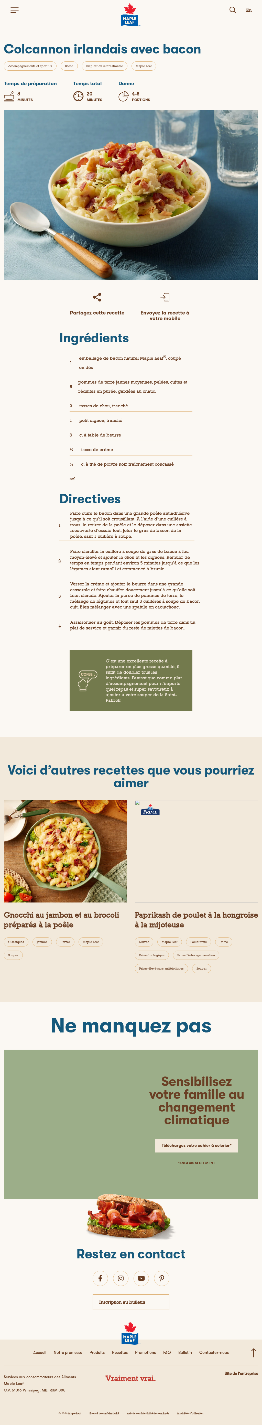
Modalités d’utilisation (190, 1413)
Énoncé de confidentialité (104, 1413)
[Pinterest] (162, 1278)
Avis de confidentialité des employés (148, 1413)
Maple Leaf (144, 66)
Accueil (39, 1352)
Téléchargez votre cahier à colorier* (197, 1145)
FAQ (167, 1352)
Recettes (120, 1352)
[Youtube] (141, 1278)
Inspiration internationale (104, 66)
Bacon (69, 66)
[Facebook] (100, 1278)
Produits (97, 1352)
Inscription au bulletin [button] (122, 1302)
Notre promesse (68, 1352)
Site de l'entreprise (241, 1373)
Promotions (145, 1352)
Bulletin (185, 1352)
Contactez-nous (214, 1352)
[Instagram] (120, 1278)
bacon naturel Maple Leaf (138, 358)
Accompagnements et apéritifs (30, 66)
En (249, 10)
